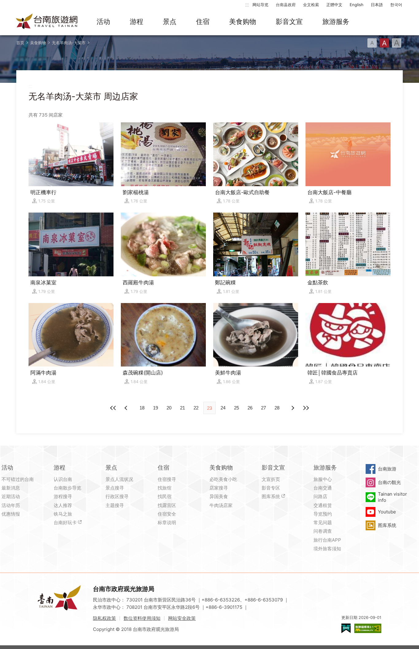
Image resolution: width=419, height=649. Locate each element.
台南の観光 (389, 482)
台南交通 (322, 488)
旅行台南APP (327, 540)
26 (250, 407)
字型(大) (396, 43)
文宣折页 (271, 479)
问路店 (320, 496)
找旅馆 (164, 488)
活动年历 (11, 505)
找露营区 (167, 505)
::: (247, 4)
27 (263, 407)
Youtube (387, 512)
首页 (20, 42)
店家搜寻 (219, 488)
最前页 (113, 408)
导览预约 (322, 514)
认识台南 (63, 479)
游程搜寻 (63, 496)
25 (236, 407)
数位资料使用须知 (142, 618)
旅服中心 (322, 479)
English (356, 4)
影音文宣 (289, 21)
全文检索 (311, 4)
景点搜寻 (115, 488)
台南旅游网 (47, 21)
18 (142, 407)
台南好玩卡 (65, 522)
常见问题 (322, 522)
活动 (103, 21)
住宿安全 (167, 514)
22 (196, 407)
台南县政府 (286, 4)
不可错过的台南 (18, 479)
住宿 (203, 21)
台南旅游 (387, 469)
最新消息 (11, 488)
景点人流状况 (119, 479)
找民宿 (164, 496)
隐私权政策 (104, 618)
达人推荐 (63, 505)
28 (277, 407)
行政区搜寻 (117, 496)
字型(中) (384, 43)
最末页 (306, 408)
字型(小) (372, 43)
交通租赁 (322, 505)
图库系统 (271, 496)
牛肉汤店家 (221, 505)
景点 (169, 21)
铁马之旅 (63, 514)
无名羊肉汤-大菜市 (69, 42)
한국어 (396, 4)
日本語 (377, 4)
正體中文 (334, 4)
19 (155, 407)
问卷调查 (322, 531)
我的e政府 (346, 628)
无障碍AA (367, 628)
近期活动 (11, 496)
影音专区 (271, 488)
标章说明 (167, 522)
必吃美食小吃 (223, 479)
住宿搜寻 (167, 479)
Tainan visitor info (392, 497)
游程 (136, 21)
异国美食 (219, 496)
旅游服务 (335, 21)
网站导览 (260, 4)
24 (223, 407)
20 (169, 407)
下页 (127, 408)
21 (182, 407)
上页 (292, 408)
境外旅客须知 (327, 548)
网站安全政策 (182, 618)
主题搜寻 (115, 505)
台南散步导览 (67, 488)
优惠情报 (11, 514)
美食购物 (242, 21)
